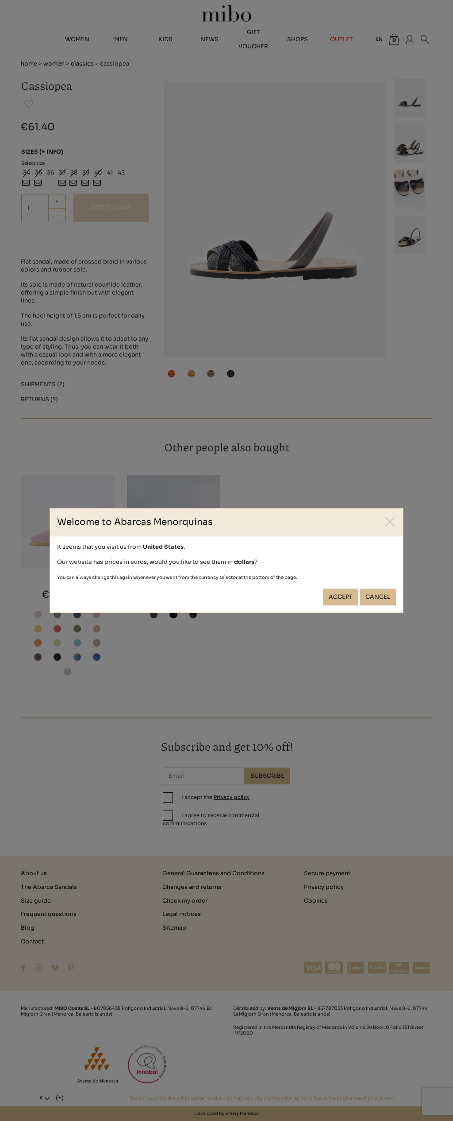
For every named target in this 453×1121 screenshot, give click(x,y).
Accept (341, 597)
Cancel (377, 597)
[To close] (390, 521)
